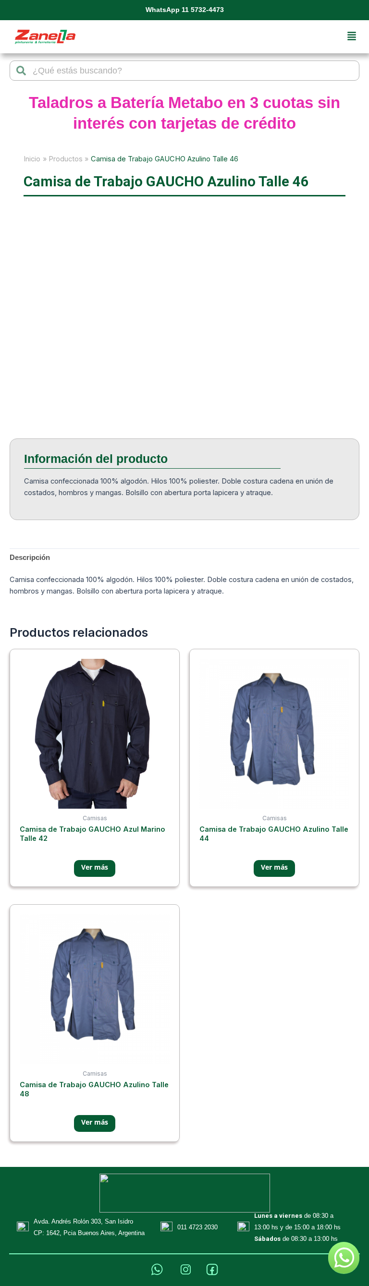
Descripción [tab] (30, 557)
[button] (352, 37)
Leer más (94, 868)
